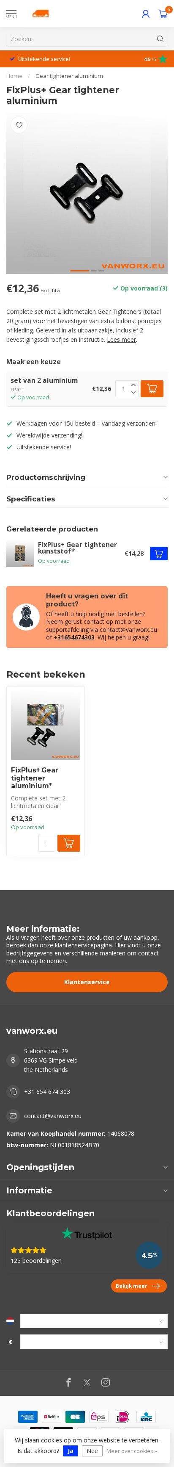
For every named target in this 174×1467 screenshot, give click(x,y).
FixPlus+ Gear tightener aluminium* (34, 778)
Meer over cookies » (131, 1451)
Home (14, 76)
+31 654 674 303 (47, 1092)
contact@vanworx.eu (53, 1116)
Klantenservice (87, 982)
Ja (70, 1451)
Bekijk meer (131, 1285)
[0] (163, 13)
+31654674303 (74, 637)
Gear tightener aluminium (69, 76)
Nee (92, 1451)
